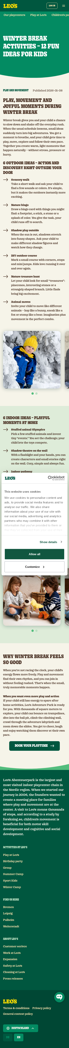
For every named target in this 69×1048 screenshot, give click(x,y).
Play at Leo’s (38, 15)
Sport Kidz (10, 880)
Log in (52, 6)
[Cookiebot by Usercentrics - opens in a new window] (49, 478)
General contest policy (18, 1014)
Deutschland (20, 1028)
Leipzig (8, 913)
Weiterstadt (11, 926)
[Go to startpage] (10, 6)
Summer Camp (13, 874)
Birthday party (13, 861)
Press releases (13, 978)
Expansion (10, 959)
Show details (48, 541)
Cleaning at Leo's (14, 972)
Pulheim (8, 920)
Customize (32, 566)
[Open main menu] (63, 6)
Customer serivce (15, 946)
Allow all (34, 554)
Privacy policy (41, 1008)
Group (7, 868)
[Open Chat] (59, 997)
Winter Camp (12, 887)
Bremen (8, 907)
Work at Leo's (12, 953)
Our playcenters (14, 15)
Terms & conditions (16, 1008)
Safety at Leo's (12, 966)
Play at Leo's (11, 855)
